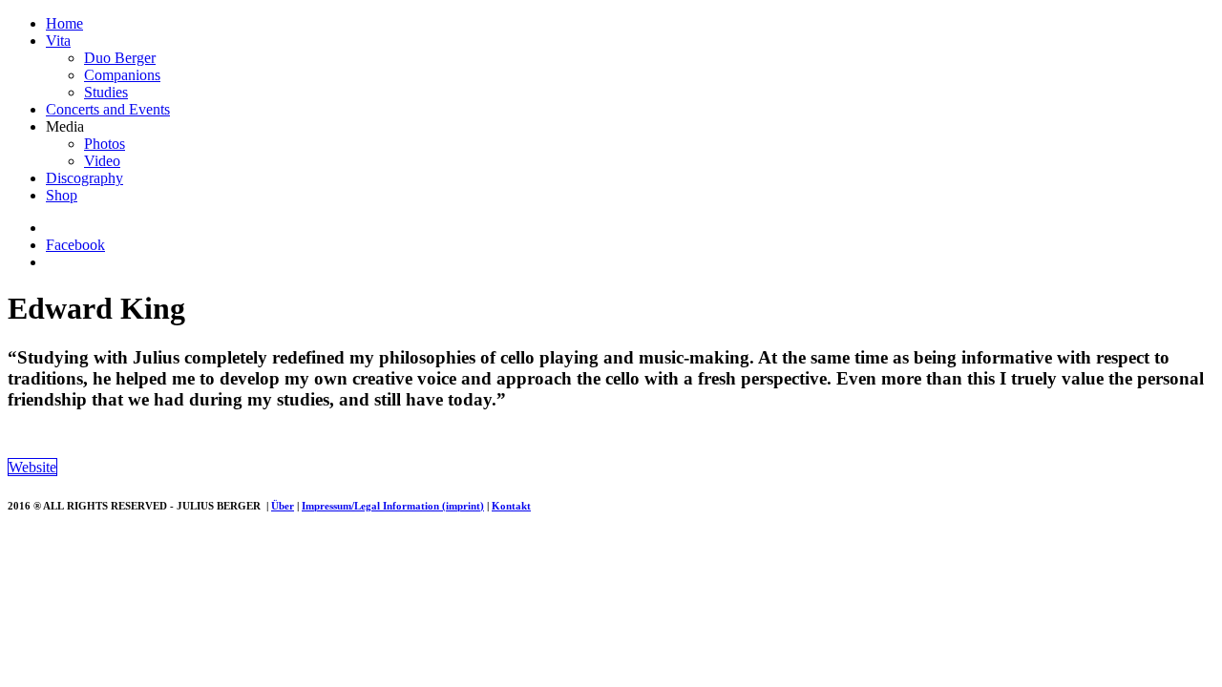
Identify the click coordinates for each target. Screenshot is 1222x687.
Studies (106, 92)
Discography (84, 178)
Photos (104, 143)
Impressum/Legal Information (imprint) (393, 505)
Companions (122, 75)
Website (32, 467)
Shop (61, 195)
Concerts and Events (108, 109)
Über (282, 505)
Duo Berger (120, 58)
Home (64, 23)
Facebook (75, 245)
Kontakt (511, 505)
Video (102, 161)
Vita (58, 40)
